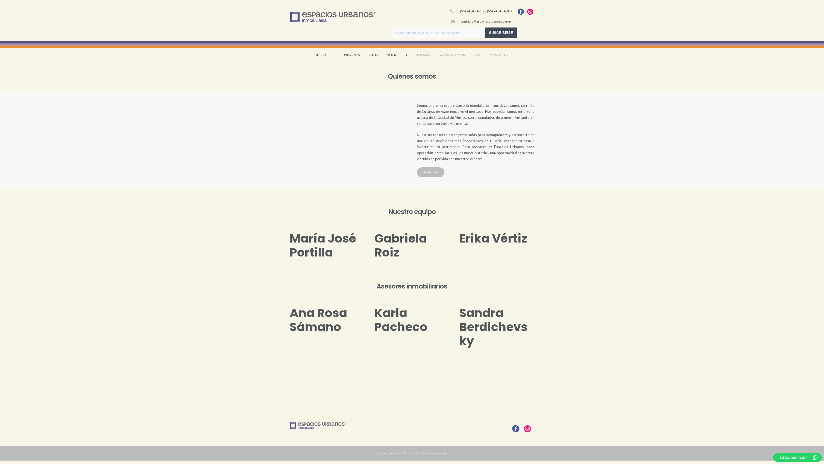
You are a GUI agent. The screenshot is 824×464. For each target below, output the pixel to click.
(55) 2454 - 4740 (499, 11)
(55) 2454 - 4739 (472, 11)
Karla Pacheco (400, 320)
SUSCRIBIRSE (501, 33)
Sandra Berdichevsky (493, 327)
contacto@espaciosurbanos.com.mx (486, 21)
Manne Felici (480, 383)
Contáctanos (430, 172)
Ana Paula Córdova (321, 383)
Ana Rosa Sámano (318, 320)
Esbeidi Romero (398, 383)
